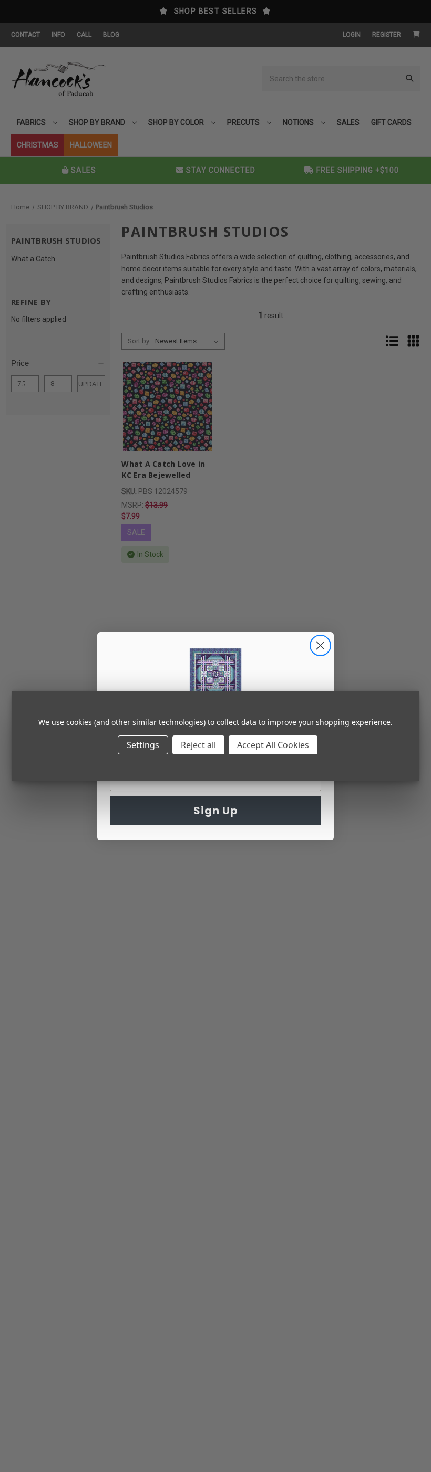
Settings (143, 745)
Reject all (198, 745)
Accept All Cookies (273, 745)
